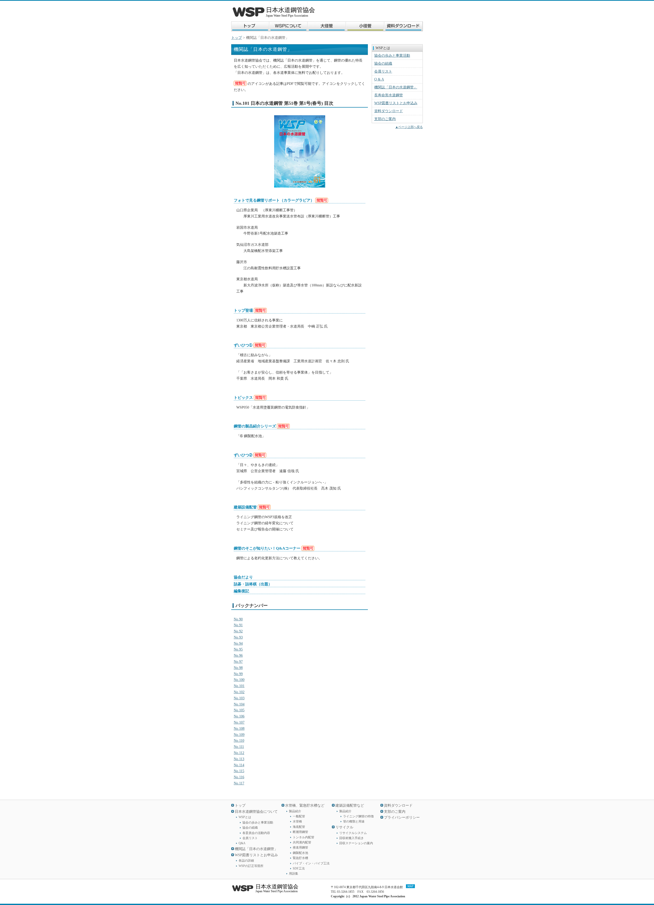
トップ (236, 38)
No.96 (238, 655)
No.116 (239, 777)
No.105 (239, 710)
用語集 (293, 873)
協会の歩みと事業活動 (392, 55)
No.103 (239, 698)
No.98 (238, 668)
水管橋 (297, 821)
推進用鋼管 (300, 847)
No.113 (239, 759)
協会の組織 (383, 63)
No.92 (238, 631)
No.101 (239, 686)
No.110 (239, 740)
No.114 (239, 765)
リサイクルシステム (353, 833)
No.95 (238, 649)
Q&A (242, 843)
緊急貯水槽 (300, 858)
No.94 (238, 643)
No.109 (239, 735)
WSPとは (245, 817)
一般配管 (299, 816)
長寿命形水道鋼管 (388, 95)
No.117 (239, 783)
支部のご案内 (385, 119)
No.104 (239, 704)
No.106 (239, 716)
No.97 (238, 662)
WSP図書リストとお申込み (395, 103)
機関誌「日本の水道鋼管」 (395, 87)
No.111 (239, 747)
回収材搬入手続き (351, 838)
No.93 (238, 637)
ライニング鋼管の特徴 (358, 816)
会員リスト (383, 71)
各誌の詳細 (246, 860)
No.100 (239, 680)
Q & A (379, 79)
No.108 (239, 728)
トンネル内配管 (303, 837)
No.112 (239, 753)
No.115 (239, 771)
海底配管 (299, 827)
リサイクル (344, 827)
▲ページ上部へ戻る (409, 127)
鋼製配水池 (300, 853)
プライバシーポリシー (402, 817)
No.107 (239, 722)
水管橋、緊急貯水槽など (304, 805)
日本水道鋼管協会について (256, 812)
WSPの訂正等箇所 (251, 866)
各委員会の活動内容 (256, 833)
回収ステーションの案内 (356, 843)
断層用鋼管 (300, 832)
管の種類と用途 (354, 821)
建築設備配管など (349, 805)
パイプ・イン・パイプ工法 (311, 863)
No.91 (238, 625)
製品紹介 (295, 811)
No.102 (239, 692)
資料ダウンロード (388, 111)
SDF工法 (299, 868)
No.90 (238, 619)
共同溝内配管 (302, 842)
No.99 (238, 674)
